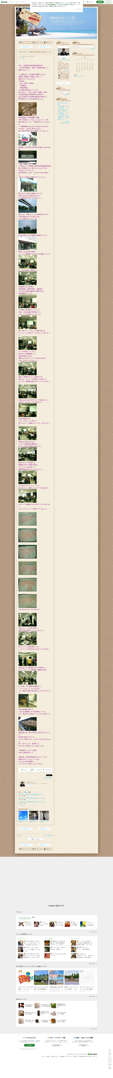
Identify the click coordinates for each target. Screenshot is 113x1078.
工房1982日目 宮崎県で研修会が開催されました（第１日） (31, 801)
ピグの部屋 (66, 60)
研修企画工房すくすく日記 (62, 17)
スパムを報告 (46, 1056)
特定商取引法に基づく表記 (85, 1056)
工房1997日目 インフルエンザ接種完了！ (63, 113)
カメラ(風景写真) (48, 938)
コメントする (36, 839)
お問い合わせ (55, 1056)
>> (87, 57)
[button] (110, 1067)
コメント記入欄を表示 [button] (48, 835)
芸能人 (33, 917)
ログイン (108, 2)
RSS (77, 75)
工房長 (63, 58)
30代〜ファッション (23, 938)
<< (81, 57)
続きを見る (67, 70)
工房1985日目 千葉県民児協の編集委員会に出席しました (31, 794)
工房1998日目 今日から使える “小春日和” (63, 110)
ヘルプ (95, 1056)
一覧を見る (92, 48)
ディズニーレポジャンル (24, 917)
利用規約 (63, 1056)
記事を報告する (48, 778)
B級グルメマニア (75, 938)
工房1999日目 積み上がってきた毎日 (63, 107)
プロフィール (61, 60)
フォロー (30, 785)
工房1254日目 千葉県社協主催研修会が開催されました (35, 52)
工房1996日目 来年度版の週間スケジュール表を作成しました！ (63, 118)
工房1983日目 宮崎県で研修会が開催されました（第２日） (32, 798)
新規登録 (100, 2)
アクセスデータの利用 (72, 1056)
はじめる (29, 1045)
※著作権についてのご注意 (78, 76)
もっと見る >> (21, 805)
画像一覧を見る (65, 123)
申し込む (83, 1045)
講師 (23, 58)
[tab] (24, 917)
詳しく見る (56, 1045)
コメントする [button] (36, 770)
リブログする (48, 769)
